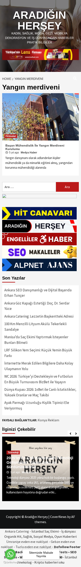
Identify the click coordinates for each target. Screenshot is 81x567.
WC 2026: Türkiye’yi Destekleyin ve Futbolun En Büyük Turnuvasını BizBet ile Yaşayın (38, 379)
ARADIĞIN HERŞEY (39, 20)
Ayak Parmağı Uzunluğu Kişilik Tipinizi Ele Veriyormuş (36, 405)
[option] (40, 469)
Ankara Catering (17, 531)
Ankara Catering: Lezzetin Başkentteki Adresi (38, 316)
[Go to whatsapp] (10, 554)
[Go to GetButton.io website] (10, 562)
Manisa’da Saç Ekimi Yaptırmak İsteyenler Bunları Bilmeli (36, 340)
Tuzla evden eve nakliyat (33, 547)
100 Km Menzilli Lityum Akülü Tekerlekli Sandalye (35, 326)
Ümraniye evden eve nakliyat (27, 541)
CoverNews (58, 516)
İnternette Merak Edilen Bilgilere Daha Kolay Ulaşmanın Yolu (38, 366)
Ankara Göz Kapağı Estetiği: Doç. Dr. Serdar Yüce (37, 306)
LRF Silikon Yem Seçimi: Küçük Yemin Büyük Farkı (38, 353)
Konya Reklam (48, 420)
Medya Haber (29, 152)
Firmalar (11, 136)
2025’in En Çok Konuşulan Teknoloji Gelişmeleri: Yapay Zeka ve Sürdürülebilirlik (39, 462)
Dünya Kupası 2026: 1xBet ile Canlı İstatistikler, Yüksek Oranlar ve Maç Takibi (40, 392)
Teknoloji (13, 452)
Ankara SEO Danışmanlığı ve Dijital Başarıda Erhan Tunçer (37, 293)
